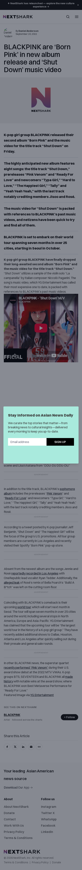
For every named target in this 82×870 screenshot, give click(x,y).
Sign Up (60, 442)
